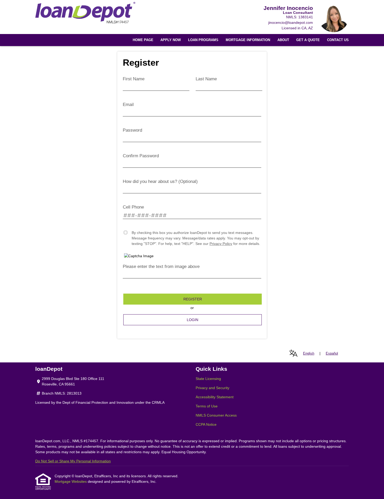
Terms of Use (207, 406)
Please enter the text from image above (161, 266)
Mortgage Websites (71, 481)
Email (128, 104)
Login (192, 320)
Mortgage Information (248, 40)
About (283, 40)
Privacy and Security (212, 388)
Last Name (206, 78)
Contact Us (338, 40)
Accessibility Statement (215, 397)
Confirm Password (141, 155)
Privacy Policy (221, 244)
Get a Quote (308, 40)
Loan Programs (203, 40)
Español (332, 353)
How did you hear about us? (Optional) (160, 181)
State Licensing (208, 379)
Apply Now (170, 40)
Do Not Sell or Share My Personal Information (73, 461)
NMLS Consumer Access (216, 415)
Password (132, 130)
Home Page (143, 40)
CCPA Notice (206, 424)
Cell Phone (133, 207)
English (308, 353)
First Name (133, 78)
